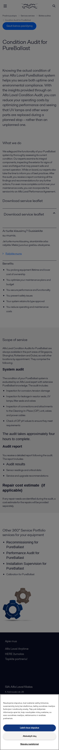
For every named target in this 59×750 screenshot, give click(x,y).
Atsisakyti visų (29, 736)
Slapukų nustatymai (29, 744)
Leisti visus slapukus (29, 727)
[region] (29, 722)
